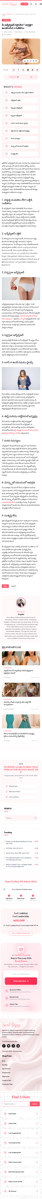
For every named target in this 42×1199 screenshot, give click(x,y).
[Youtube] (18, 1046)
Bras (3, 1061)
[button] (36, 4)
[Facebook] (18, 70)
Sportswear (6, 1069)
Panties (4, 1065)
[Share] (14, 70)
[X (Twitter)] (23, 70)
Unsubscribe (13, 1041)
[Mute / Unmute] (31, 77)
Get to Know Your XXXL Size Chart (17, 853)
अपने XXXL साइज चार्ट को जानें (14, 848)
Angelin (21, 614)
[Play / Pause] (6, 77)
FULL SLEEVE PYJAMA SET (21, 933)
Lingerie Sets (6, 1080)
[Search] (31, 4)
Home (3, 14)
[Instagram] (8, 1046)
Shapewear (6, 1073)
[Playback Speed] (35, 77)
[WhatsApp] (37, 70)
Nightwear (6, 1076)
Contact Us (5, 1041)
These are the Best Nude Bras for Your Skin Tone (19, 843)
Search (35, 1104)
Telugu (9, 14)
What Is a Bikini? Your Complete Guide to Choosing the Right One (19, 866)
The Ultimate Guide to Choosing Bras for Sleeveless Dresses (18, 859)
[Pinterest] (33, 70)
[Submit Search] (35, 818)
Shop (25, 4)
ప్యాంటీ (14, 586)
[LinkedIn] (28, 70)
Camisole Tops (7, 1084)
